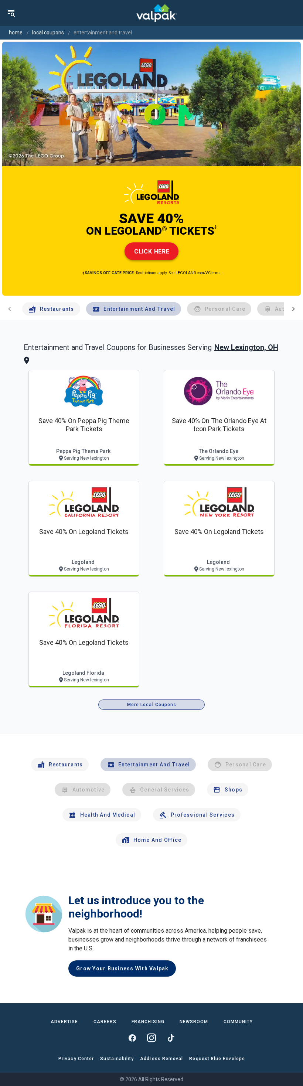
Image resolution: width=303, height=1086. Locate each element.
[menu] (11, 13)
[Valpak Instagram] (151, 1038)
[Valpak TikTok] (170, 1038)
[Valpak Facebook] (132, 1038)
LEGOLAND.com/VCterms (198, 272)
